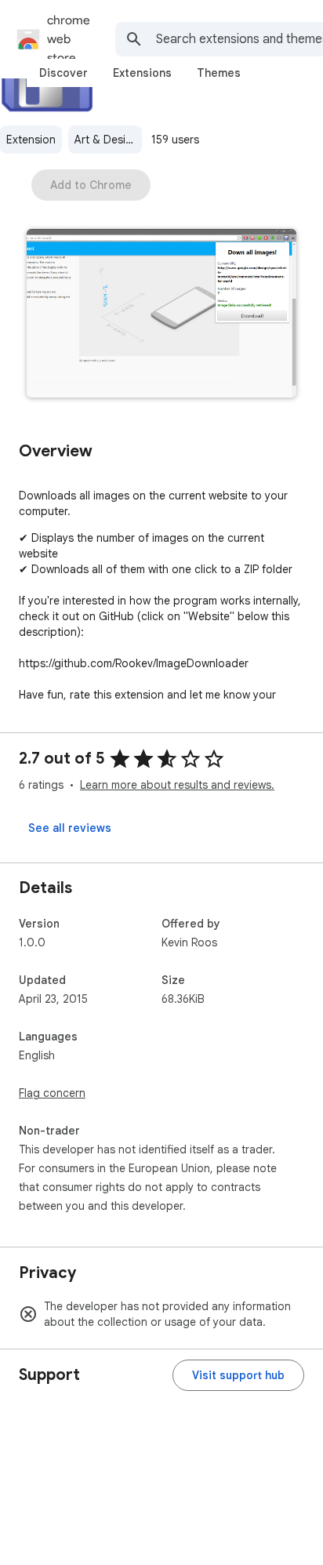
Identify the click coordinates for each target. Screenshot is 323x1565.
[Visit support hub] (238, 1375)
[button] (161, 315)
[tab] (63, 73)
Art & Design (106, 140)
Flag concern (52, 1093)
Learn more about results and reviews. (177, 785)
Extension (31, 140)
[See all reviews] (70, 828)
